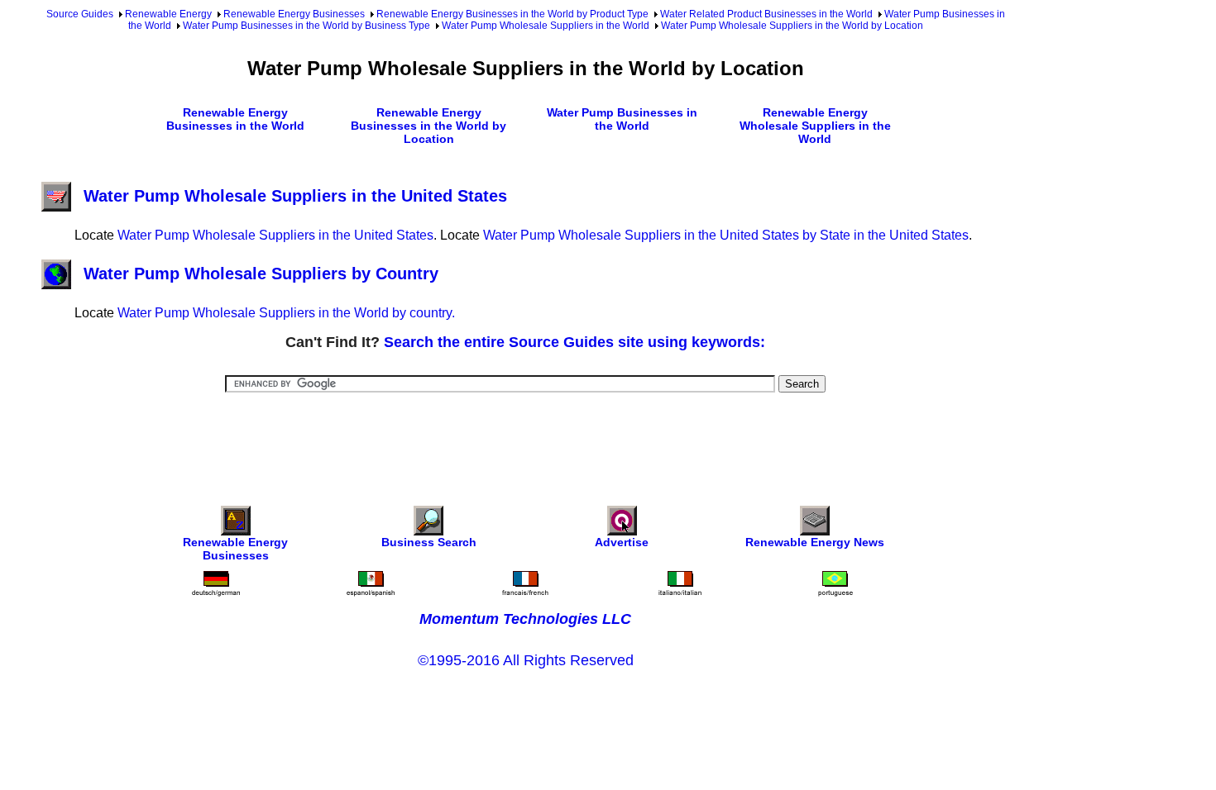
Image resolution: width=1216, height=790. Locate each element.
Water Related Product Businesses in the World (766, 14)
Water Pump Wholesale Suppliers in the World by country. (286, 313)
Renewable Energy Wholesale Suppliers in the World (815, 125)
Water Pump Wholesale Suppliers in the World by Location (792, 25)
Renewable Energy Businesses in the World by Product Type (512, 14)
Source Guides (79, 14)
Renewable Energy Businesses (294, 14)
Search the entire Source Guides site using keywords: (574, 342)
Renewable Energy (168, 14)
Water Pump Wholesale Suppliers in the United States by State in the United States (726, 235)
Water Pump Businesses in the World (622, 119)
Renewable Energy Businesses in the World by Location (428, 125)
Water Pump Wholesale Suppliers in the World (545, 25)
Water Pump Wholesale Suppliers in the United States (295, 196)
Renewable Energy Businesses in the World (235, 119)
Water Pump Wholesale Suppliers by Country (261, 273)
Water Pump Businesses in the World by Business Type (306, 25)
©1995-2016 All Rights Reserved (526, 660)
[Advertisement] (525, 438)
